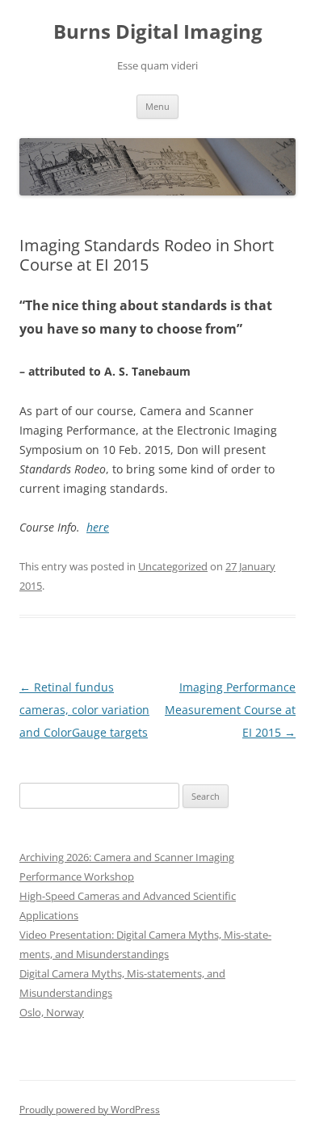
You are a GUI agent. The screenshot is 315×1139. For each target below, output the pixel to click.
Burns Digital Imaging (157, 31)
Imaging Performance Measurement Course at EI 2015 (230, 709)
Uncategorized (173, 566)
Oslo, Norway (51, 1012)
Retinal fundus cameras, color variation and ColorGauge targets (84, 709)
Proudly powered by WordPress (89, 1109)
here (97, 527)
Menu (157, 106)
